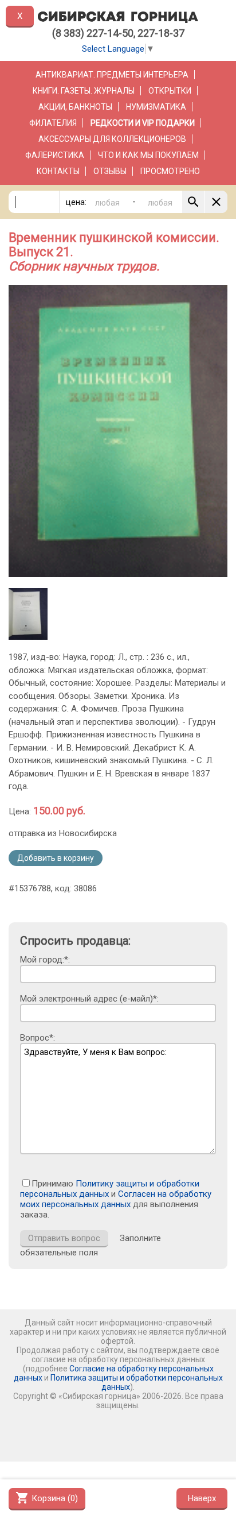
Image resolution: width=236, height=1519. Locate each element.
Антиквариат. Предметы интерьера (112, 74)
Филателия (53, 122)
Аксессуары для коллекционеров (112, 139)
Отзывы (110, 171)
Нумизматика (156, 106)
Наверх (202, 1498)
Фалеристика (54, 155)
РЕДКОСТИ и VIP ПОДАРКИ (143, 122)
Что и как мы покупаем (148, 155)
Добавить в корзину (55, 858)
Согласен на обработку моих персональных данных (115, 1199)
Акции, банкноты (75, 106)
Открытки (169, 90)
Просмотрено (170, 171)
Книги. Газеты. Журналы (84, 90)
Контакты (58, 171)
